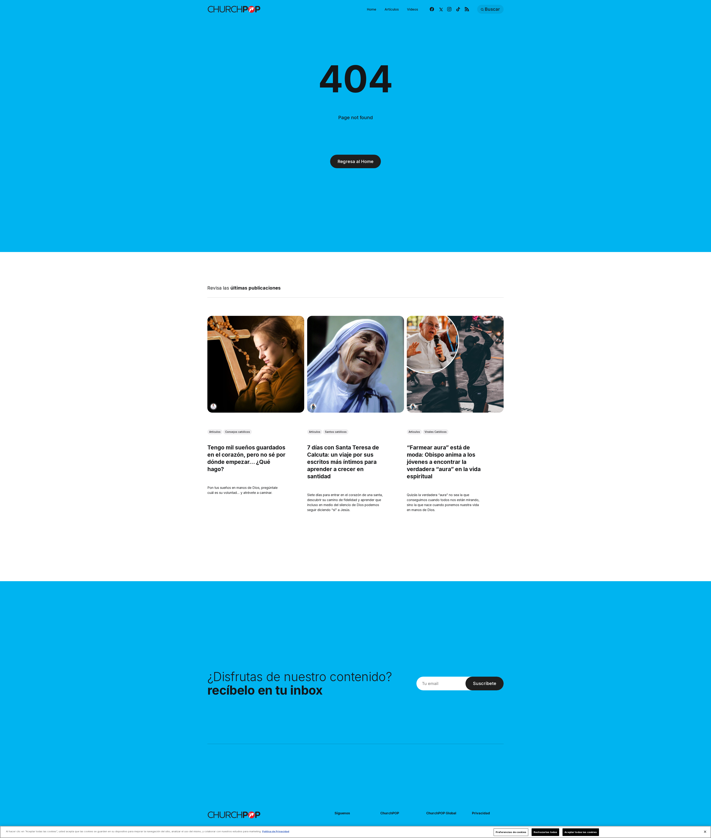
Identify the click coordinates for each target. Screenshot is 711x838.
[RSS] (467, 9)
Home (371, 9)
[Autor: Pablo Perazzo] (213, 406)
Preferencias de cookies (511, 832)
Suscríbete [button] (484, 683)
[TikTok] (458, 9)
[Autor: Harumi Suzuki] (313, 406)
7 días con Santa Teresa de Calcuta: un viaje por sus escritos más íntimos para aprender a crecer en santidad (343, 462)
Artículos (392, 9)
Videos (412, 9)
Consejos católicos (237, 431)
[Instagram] (449, 9)
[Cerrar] (705, 832)
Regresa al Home (355, 161)
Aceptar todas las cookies (581, 832)
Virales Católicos (436, 432)
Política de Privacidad (275, 831)
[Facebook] (432, 9)
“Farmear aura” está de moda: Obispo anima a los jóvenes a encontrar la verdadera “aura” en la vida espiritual (444, 462)
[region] (355, 832)
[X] (440, 9)
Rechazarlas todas (545, 832)
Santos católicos (336, 432)
